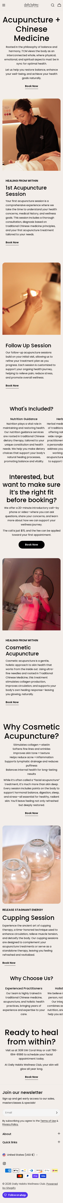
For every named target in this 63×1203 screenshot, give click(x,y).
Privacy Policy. (10, 1124)
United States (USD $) (21, 1155)
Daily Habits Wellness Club (28, 1184)
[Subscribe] (57, 1112)
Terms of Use (48, 1120)
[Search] (52, 5)
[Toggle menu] (3, 5)
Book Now (31, 86)
